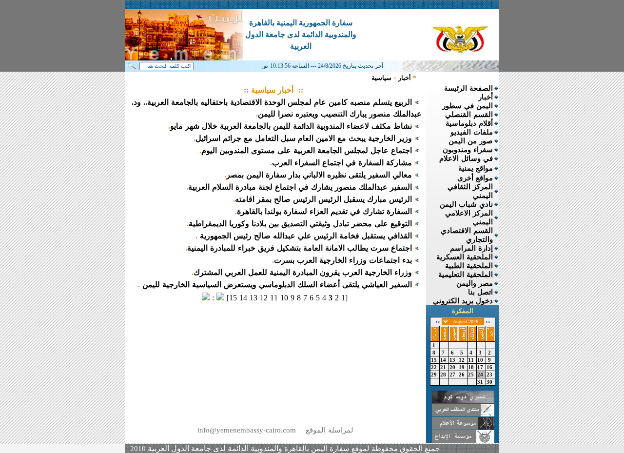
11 (472, 360)
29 (435, 374)
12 (463, 360)
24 (481, 374)
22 (435, 367)
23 (490, 374)
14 (444, 360)
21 (444, 367)
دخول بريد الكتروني (463, 301)
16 (490, 367)
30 (490, 382)
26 (463, 374)
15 (435, 360)
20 (453, 367)
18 (472, 367)
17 (481, 367)
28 (444, 374)
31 (481, 382)
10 (481, 360)
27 (453, 374)
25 (472, 374)
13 (453, 360)
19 (463, 367)
